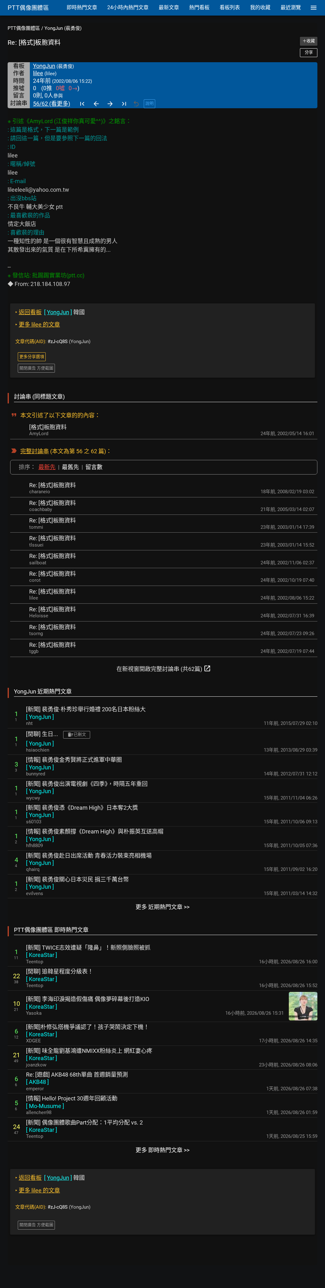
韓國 (50, 312)
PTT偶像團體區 (24, 28)
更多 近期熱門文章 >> (162, 907)
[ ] (40, 717)
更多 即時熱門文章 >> (162, 1150)
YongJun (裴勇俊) (63, 28)
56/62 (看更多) (51, 103)
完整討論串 (34, 451)
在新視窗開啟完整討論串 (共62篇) (163, 668)
